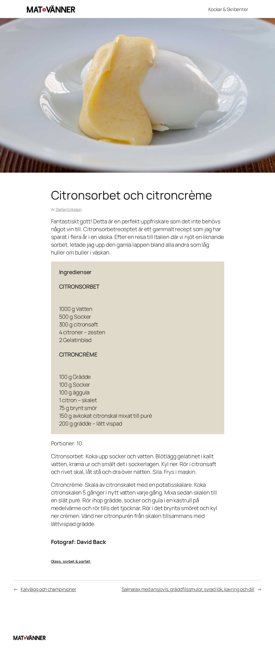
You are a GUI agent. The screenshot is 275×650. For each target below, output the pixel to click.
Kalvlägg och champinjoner (48, 589)
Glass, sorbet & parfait (71, 561)
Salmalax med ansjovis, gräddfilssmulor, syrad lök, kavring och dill (188, 589)
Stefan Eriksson (69, 209)
